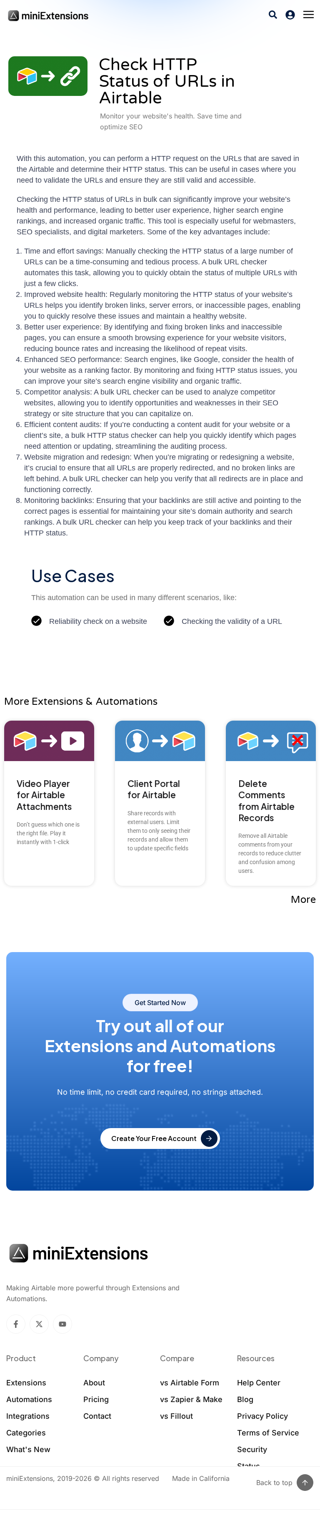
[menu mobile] (308, 14)
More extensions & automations (81, 702)
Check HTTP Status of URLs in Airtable (167, 81)
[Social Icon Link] (15, 1324)
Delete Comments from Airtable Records (266, 800)
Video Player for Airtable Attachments (44, 795)
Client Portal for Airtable (154, 789)
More (303, 900)
